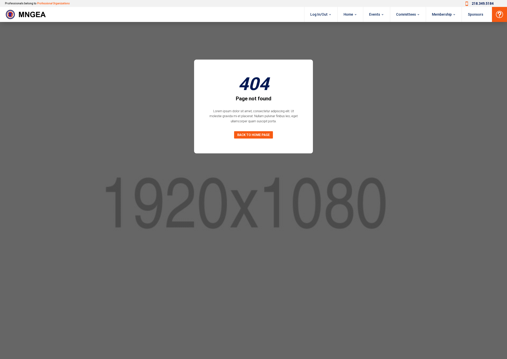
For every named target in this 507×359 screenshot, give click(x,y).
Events (374, 14)
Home (348, 14)
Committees (406, 14)
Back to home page (253, 135)
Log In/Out (319, 14)
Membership (442, 14)
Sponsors (475, 14)
